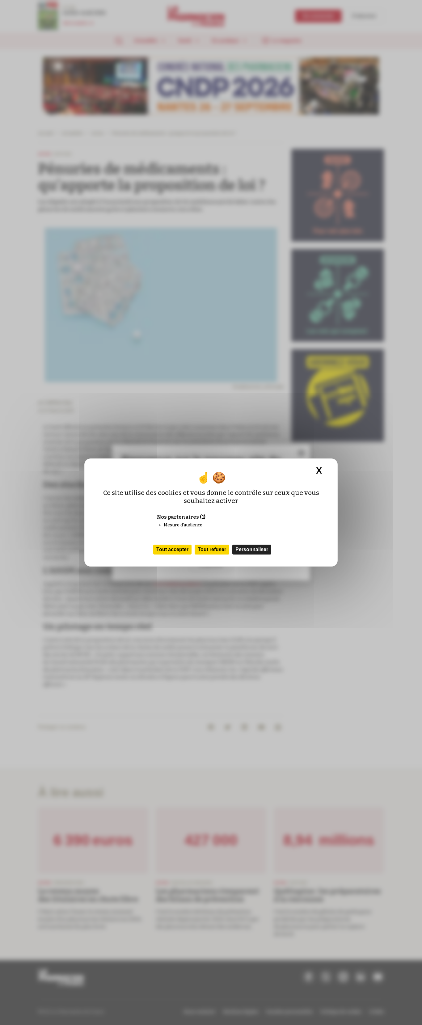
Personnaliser (251, 549)
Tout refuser (212, 549)
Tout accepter (172, 549)
